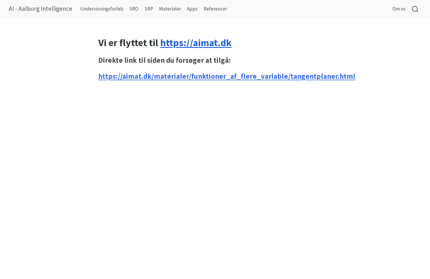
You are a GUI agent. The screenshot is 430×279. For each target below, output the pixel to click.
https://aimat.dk (196, 42)
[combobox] (415, 9)
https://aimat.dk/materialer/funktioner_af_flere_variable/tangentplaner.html (226, 76)
